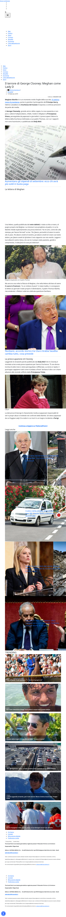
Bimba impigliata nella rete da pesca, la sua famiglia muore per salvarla (29, 828)
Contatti (10, 834)
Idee (9, 31)
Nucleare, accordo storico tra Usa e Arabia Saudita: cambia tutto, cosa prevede (31, 352)
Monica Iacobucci (14, 90)
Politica (10, 33)
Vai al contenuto (5, 1)
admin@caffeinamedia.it (11, 853)
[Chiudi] (7, 15)
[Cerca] (5, 12)
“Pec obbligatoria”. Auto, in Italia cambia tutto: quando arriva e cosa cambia (31, 768)
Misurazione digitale (14, 836)
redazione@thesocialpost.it (42, 864)
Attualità (10, 39)
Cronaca (10, 37)
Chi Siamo (11, 832)
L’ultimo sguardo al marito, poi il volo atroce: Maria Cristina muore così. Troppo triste (31, 797)
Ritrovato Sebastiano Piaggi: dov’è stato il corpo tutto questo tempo (28, 709)
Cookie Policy (16, 841)
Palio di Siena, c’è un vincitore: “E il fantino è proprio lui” (24, 680)
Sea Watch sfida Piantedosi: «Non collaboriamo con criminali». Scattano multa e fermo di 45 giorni (42, 623)
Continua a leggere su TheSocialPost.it (33, 426)
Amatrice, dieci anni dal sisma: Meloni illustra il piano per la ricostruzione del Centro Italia (42, 568)
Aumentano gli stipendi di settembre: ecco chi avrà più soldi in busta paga (31, 182)
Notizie (8, 678)
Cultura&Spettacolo (14, 43)
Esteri (9, 35)
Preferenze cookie (13, 838)
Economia (11, 41)
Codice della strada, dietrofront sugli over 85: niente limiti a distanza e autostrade (42, 513)
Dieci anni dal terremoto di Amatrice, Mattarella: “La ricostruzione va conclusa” (42, 458)
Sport (9, 45)
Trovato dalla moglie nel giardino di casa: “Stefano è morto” (25, 739)
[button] (3, 913)
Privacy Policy (9, 841)
